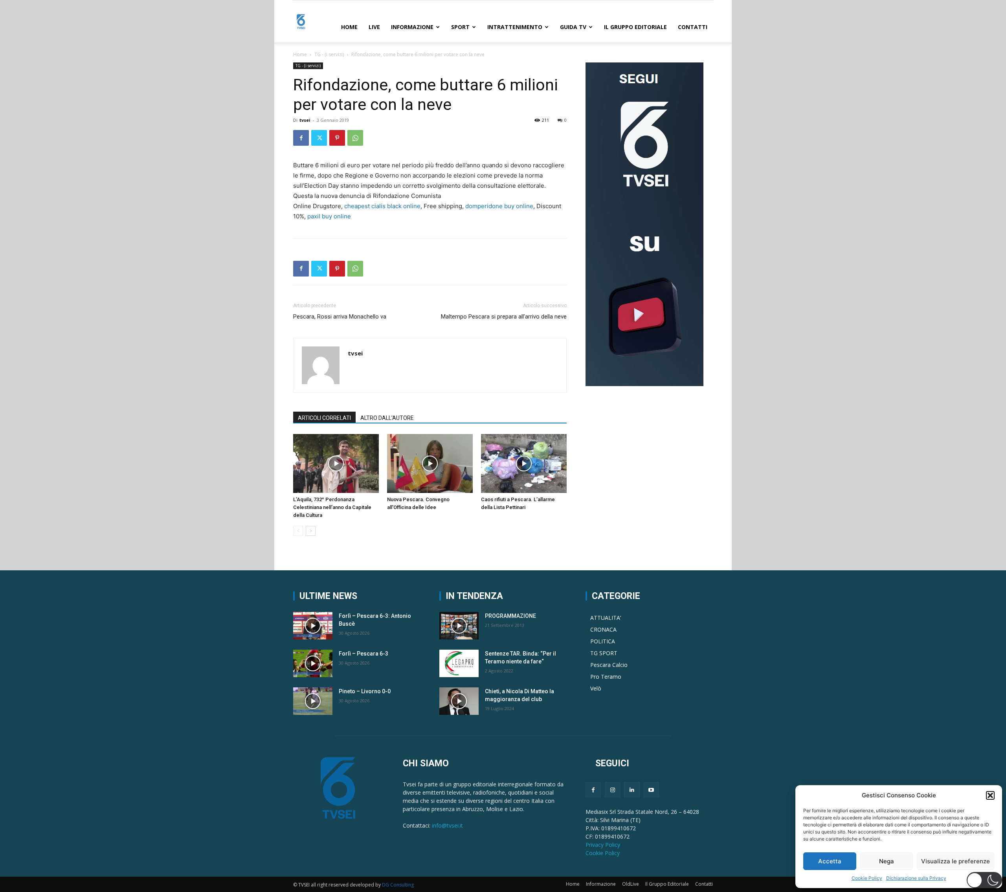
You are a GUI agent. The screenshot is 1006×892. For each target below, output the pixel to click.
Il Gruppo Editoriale (635, 27)
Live (374, 27)
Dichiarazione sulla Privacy (916, 878)
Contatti (692, 27)
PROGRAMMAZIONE (510, 616)
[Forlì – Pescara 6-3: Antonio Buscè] (312, 625)
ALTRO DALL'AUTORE (387, 418)
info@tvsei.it (447, 825)
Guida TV (573, 27)
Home (349, 27)
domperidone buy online (499, 206)
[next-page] (311, 531)
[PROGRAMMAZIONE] (459, 625)
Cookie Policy (867, 878)
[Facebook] (301, 138)
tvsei (304, 120)
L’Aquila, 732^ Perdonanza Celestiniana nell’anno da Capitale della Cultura (332, 507)
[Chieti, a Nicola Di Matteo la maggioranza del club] (459, 701)
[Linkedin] (631, 789)
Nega (886, 861)
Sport (460, 27)
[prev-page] (298, 531)
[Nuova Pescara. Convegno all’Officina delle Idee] (430, 463)
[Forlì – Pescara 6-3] (312, 663)
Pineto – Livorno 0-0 (365, 691)
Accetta (829, 861)
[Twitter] (319, 138)
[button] (990, 795)
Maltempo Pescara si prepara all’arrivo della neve (504, 316)
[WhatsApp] (355, 138)
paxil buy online (329, 216)
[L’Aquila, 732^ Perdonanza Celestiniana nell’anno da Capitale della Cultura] (336, 463)
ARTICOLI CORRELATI (324, 418)
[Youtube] (651, 789)
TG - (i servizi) (329, 54)
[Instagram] (612, 789)
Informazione (412, 27)
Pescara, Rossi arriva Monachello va (339, 316)
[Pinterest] (337, 138)
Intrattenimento (514, 27)
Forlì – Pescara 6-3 (363, 653)
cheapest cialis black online (382, 206)
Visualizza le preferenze (955, 861)
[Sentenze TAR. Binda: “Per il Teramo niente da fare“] (459, 663)
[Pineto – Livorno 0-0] (312, 701)
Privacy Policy (603, 844)
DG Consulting (398, 884)
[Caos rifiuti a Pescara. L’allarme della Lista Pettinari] (524, 463)
